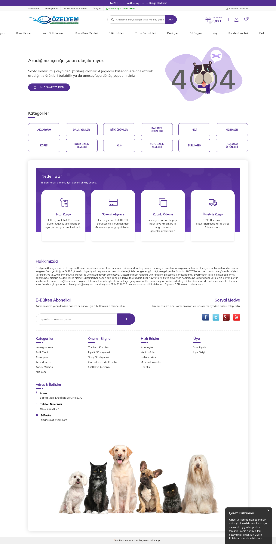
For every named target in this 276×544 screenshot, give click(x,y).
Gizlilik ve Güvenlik (99, 367)
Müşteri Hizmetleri (151, 362)
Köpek (44, 145)
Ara (170, 19)
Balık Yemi (42, 352)
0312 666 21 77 (49, 408)
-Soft (117, 540)
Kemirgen (173, 33)
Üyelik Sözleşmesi (99, 352)
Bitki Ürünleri (116, 33)
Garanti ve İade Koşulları (103, 362)
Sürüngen (196, 33)
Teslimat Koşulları (98, 347)
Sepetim (146, 367)
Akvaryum (44, 129)
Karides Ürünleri (238, 33)
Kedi (261, 33)
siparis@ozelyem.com (54, 420)
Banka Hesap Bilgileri (75, 8)
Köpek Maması (44, 367)
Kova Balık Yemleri (86, 33)
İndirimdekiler (149, 357)
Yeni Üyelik (199, 347)
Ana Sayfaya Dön (51, 87)
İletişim (97, 8)
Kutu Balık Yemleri (53, 33)
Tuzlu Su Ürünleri (145, 33)
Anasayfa (33, 8)
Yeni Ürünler (148, 352)
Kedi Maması (43, 362)
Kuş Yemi (41, 371)
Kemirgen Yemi (44, 347)
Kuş (215, 33)
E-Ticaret (126, 540)
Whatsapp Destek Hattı (122, 8)
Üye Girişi (199, 352)
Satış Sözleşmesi (98, 357)
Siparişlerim (51, 8)
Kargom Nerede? (238, 8)
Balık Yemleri (24, 33)
